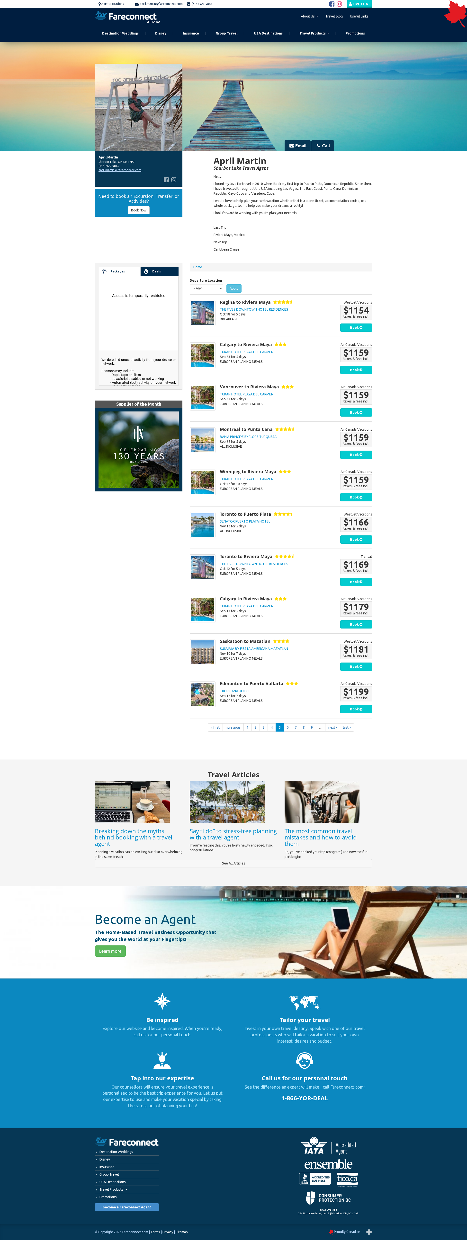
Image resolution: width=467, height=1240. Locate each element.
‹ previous (233, 727)
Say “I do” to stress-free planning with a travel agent (233, 834)
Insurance (191, 33)
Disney (160, 33)
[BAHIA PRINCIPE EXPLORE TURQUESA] (203, 440)
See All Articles (233, 863)
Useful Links (359, 16)
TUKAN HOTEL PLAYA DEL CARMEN (246, 352)
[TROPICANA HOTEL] (203, 694)
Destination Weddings (120, 33)
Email (300, 145)
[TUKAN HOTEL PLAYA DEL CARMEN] (203, 355)
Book (354, 328)
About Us (308, 16)
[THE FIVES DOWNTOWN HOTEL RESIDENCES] (203, 313)
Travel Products (312, 33)
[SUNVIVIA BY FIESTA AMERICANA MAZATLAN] (203, 652)
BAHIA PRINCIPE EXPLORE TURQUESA (248, 437)
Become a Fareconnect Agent (126, 1207)
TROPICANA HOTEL (235, 691)
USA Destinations (268, 33)
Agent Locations (113, 3)
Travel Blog (334, 16)
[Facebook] (166, 180)
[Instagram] (173, 180)
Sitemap (182, 1232)
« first (215, 727)
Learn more (110, 951)
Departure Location (206, 280)
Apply (234, 288)
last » (347, 727)
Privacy (167, 1232)
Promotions (355, 33)
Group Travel (226, 33)
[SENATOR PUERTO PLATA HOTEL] (203, 525)
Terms (155, 1232)
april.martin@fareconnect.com (161, 3)
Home (197, 267)
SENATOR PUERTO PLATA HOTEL (245, 521)
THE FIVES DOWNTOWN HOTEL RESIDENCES (254, 309)
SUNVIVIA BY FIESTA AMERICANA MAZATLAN (254, 649)
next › (332, 727)
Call (325, 145)
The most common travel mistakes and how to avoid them (321, 837)
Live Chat (361, 4)
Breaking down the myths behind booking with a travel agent (133, 837)
